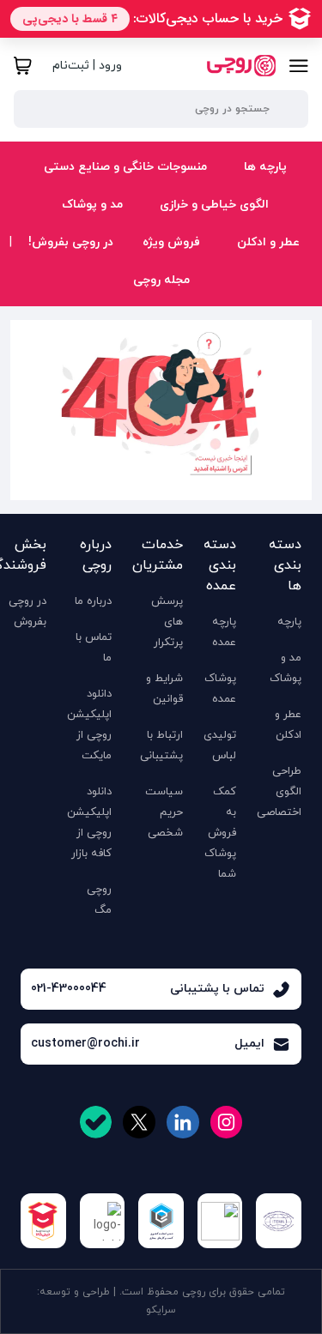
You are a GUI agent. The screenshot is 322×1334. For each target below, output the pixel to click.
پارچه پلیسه (162, 297)
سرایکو (161, 1310)
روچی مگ (99, 900)
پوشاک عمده (220, 689)
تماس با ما (94, 648)
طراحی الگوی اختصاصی (279, 792)
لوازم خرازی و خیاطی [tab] (243, 264)
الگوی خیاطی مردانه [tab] (244, 298)
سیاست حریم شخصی (164, 812)
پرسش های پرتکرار (167, 622)
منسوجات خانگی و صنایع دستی (123, 167)
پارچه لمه (84, 297)
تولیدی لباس (220, 745)
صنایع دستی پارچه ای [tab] (240, 270)
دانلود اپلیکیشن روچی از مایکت (89, 725)
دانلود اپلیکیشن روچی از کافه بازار (89, 822)
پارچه (289, 622)
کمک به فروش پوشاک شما (220, 833)
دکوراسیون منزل (104, 271)
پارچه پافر (84, 271)
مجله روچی (161, 280)
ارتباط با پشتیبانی (161, 745)
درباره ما (93, 601)
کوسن (127, 297)
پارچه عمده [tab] (266, 295)
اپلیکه (111, 283)
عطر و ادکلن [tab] (264, 301)
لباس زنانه (107, 283)
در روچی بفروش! (70, 242)
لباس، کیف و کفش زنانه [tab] (235, 274)
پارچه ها (263, 167)
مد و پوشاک (90, 204)
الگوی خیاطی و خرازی (212, 204)
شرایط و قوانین (164, 689)
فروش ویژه (171, 242)
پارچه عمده (224, 632)
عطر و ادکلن (267, 242)
